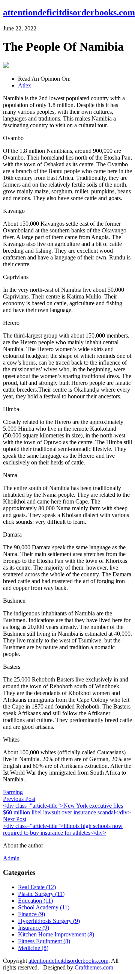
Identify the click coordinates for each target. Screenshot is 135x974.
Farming (13, 792)
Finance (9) (31, 914)
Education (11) (35, 900)
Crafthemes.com (94, 967)
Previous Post (19, 799)
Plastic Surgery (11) (41, 894)
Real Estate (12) (37, 887)
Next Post (14, 819)
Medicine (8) (33, 948)
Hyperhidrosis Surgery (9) (49, 921)
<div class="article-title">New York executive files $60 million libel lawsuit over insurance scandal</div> (67, 809)
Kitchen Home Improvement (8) (56, 934)
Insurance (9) (33, 927)
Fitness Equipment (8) (44, 941)
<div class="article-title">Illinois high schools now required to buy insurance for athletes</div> (63, 829)
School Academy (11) (43, 907)
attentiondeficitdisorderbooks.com (69, 12)
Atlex (24, 85)
